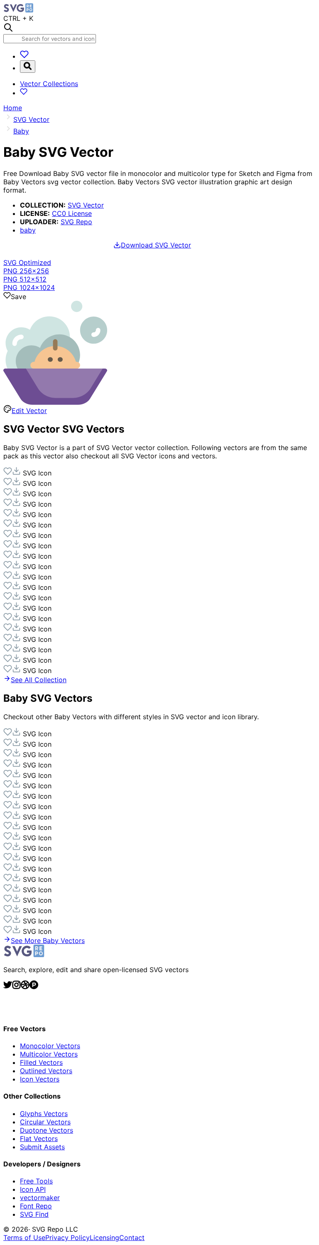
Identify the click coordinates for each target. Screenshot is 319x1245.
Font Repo (36, 1206)
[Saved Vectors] (24, 56)
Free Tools (36, 1181)
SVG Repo (76, 222)
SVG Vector (86, 205)
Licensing (104, 1237)
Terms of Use (24, 1237)
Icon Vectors (39, 1079)
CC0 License (72, 213)
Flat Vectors (39, 1138)
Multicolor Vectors (49, 1054)
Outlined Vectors (46, 1071)
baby (28, 230)
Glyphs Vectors (44, 1113)
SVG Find (34, 1214)
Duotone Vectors (46, 1130)
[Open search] (27, 66)
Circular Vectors (45, 1122)
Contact (132, 1237)
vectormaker (40, 1197)
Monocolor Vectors (50, 1046)
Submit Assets (42, 1147)
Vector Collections (49, 83)
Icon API (33, 1189)
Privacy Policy (67, 1237)
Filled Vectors (41, 1062)
